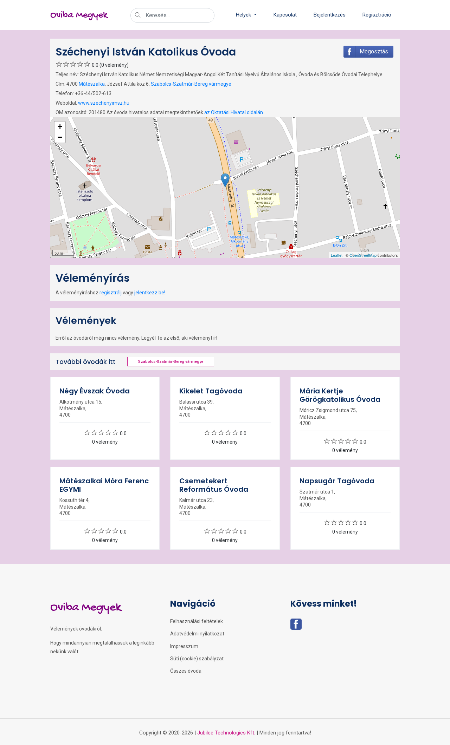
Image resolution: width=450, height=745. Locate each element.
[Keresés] (137, 15)
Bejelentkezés (330, 15)
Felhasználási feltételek (196, 621)
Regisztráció (376, 15)
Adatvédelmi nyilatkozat (197, 633)
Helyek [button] (244, 15)
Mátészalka (92, 84)
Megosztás (374, 51)
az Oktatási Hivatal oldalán (233, 112)
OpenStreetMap (363, 255)
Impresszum (184, 646)
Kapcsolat (285, 15)
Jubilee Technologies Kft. (226, 733)
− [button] (60, 137)
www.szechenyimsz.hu (103, 103)
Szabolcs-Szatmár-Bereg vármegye (191, 84)
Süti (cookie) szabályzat (197, 658)
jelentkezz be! (149, 292)
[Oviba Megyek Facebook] (296, 626)
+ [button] (60, 126)
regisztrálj (110, 292)
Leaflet (336, 255)
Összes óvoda (185, 671)
